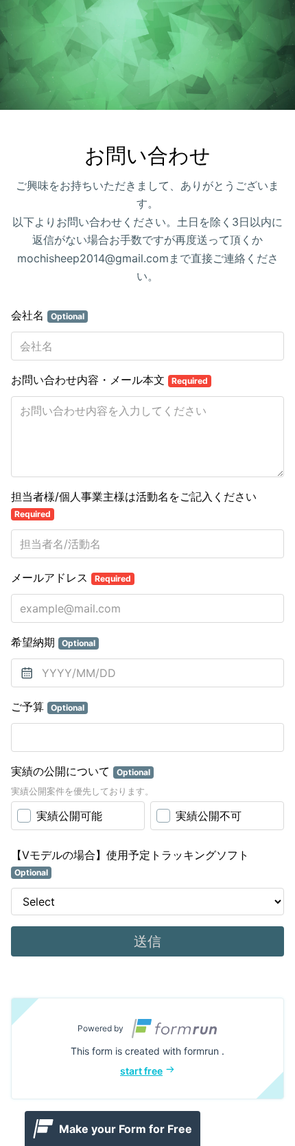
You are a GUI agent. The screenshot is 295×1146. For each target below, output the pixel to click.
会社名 (47, 315)
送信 (147, 941)
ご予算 (47, 706)
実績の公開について (80, 771)
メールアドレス (71, 577)
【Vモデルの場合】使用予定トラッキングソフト (130, 863)
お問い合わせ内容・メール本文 (109, 380)
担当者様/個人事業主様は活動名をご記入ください (134, 504)
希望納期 (53, 642)
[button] (147, 1048)
